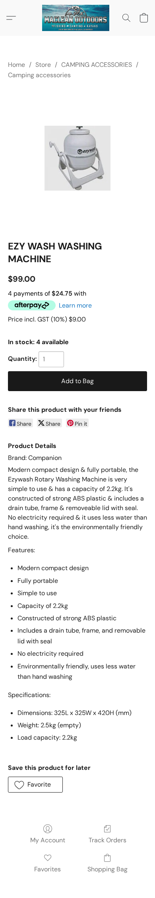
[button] (77, 18)
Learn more (75, 305)
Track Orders (107, 840)
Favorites (47, 869)
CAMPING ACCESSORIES (96, 64)
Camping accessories (39, 75)
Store (43, 64)
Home (16, 64)
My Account (47, 840)
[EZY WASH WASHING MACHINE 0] (77, 158)
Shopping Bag (107, 869)
